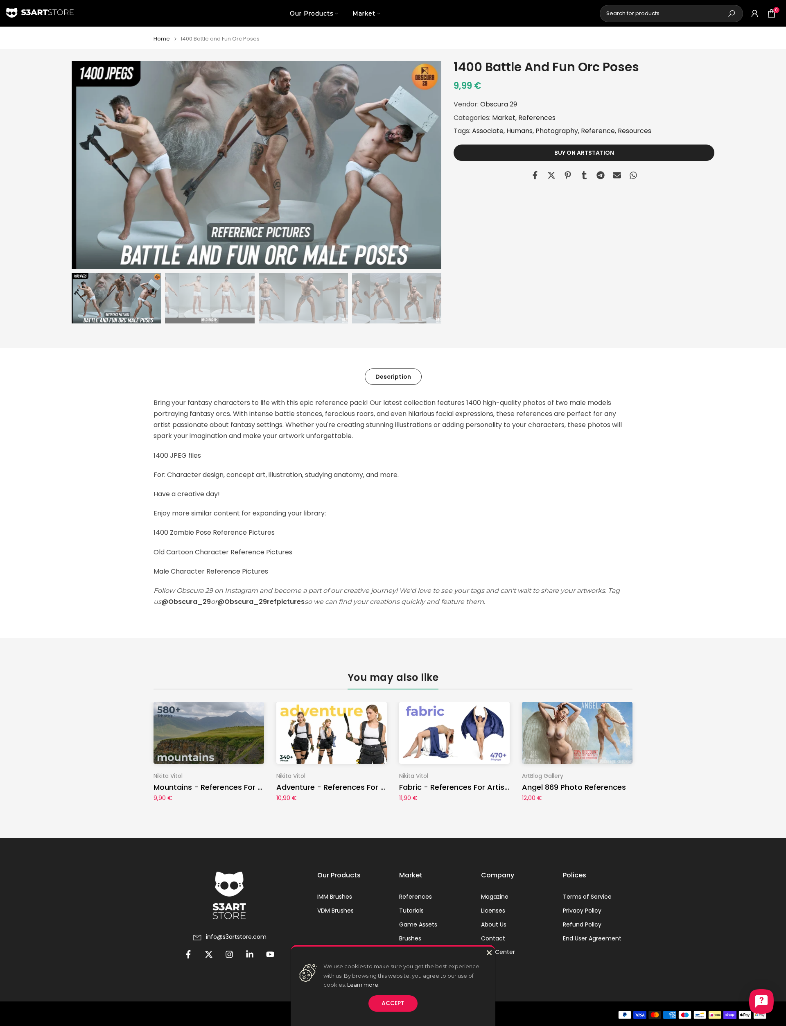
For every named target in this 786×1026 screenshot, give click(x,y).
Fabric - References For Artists (455, 787)
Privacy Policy (582, 911)
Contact (493, 938)
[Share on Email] (617, 175)
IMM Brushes (334, 897)
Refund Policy (582, 925)
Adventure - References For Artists (340, 787)
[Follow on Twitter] (209, 954)
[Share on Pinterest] (568, 175)
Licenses (493, 911)
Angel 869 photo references (574, 787)
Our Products (311, 13)
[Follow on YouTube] (270, 954)
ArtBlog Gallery (542, 776)
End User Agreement (592, 938)
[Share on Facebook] (535, 175)
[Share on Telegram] (600, 175)
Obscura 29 (498, 104)
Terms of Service (587, 897)
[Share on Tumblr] (584, 175)
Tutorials (411, 911)
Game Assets (418, 925)
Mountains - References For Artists (218, 787)
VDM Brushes (335, 911)
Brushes (410, 938)
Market (363, 13)
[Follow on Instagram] (229, 954)
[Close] (489, 953)
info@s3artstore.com (236, 937)
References (537, 117)
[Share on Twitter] (551, 175)
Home (162, 38)
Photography (556, 130)
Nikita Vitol (168, 776)
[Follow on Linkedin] (250, 954)
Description (393, 376)
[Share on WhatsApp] (633, 175)
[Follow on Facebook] (188, 954)
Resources (634, 130)
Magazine (494, 897)
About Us (493, 925)
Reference (598, 130)
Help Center (498, 952)
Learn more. (363, 984)
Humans (519, 130)
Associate (488, 130)
